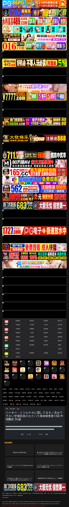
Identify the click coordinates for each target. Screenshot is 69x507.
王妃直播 (52, 393)
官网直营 (22, 389)
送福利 (50, 389)
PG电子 (33, 389)
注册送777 (44, 389)
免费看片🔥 (54, 396)
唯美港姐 (46, 328)
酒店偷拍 (41, 393)
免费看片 (51, 400)
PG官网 (10, 389)
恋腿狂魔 (60, 337)
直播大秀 (62, 400)
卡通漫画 (18, 345)
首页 (7, 409)
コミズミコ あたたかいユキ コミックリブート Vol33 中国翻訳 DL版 (50, 466)
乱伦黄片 (58, 393)
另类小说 (18, 357)
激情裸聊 (5, 400)
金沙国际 (37, 400)
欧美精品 (46, 320)
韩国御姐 (32, 328)
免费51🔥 (11, 400)
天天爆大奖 (30, 400)
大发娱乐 (35, 396)
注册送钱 (39, 389)
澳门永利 (28, 389)
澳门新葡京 (28, 396)
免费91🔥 (12, 404)
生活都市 (18, 353)
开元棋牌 (16, 389)
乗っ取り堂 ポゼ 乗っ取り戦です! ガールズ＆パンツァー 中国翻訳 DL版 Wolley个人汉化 (50, 453)
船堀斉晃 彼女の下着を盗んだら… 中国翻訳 (50, 478)
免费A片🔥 (18, 404)
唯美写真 (46, 345)
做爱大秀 (57, 400)
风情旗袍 (18, 340)
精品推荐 (18, 320)
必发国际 (22, 396)
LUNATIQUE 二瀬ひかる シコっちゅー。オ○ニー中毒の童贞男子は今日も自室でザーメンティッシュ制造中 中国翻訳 (19, 479)
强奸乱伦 (32, 320)
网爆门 (60, 345)
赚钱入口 (39, 404)
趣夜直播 (11, 396)
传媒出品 (18, 349)
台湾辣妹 (18, 328)
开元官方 (24, 400)
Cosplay (46, 324)
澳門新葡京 (41, 396)
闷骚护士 (60, 340)
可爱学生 (46, 337)
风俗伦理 (60, 353)
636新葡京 (61, 396)
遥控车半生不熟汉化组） (20, 452)
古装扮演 (18, 337)
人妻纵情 (46, 353)
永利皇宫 (48, 396)
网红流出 (46, 332)
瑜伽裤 (45, 340)
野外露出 (60, 332)
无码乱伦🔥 (17, 400)
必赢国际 (5, 393)
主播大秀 (47, 393)
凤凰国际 (11, 393)
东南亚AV (60, 328)
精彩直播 (30, 393)
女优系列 (32, 337)
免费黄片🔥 (32, 404)
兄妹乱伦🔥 (25, 404)
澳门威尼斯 (5, 404)
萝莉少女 (60, 320)
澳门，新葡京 (44, 400)
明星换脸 (32, 340)
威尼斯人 (5, 389)
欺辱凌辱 (18, 332)
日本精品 (32, 324)
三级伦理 (18, 324)
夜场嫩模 (17, 396)
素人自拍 (60, 324)
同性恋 (60, 349)
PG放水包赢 (17, 393)
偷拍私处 (5, 396)
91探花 (32, 332)
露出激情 (32, 345)
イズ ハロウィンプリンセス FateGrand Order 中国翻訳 (20, 466)
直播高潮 (24, 393)
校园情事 (32, 353)
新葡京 (55, 389)
